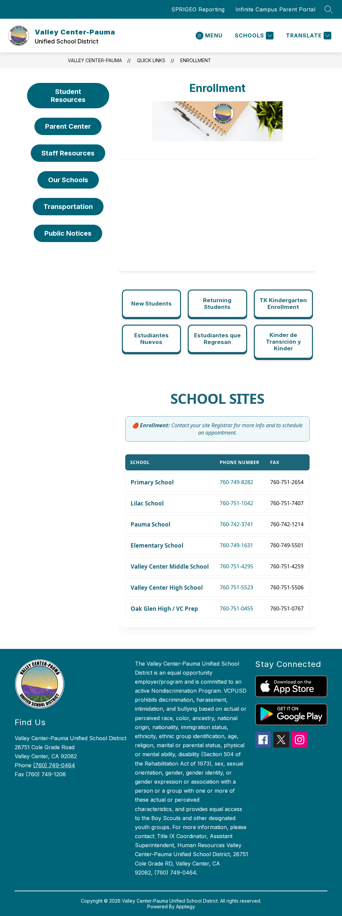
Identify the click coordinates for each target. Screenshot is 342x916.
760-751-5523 (236, 587)
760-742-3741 (236, 524)
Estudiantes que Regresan (217, 338)
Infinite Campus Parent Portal (275, 9)
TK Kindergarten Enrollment (283, 303)
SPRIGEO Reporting (198, 9)
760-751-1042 (236, 503)
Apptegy (185, 906)
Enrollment (195, 60)
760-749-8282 (236, 482)
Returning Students (217, 303)
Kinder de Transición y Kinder (283, 342)
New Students (151, 303)
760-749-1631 (236, 545)
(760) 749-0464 (54, 765)
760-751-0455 (236, 608)
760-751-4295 (236, 566)
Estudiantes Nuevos (151, 338)
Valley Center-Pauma (95, 60)
